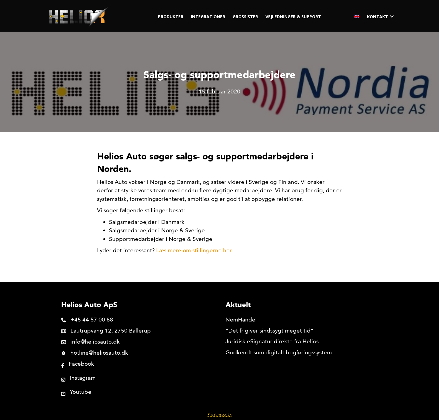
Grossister (245, 16)
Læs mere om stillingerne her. (194, 250)
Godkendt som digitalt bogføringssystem (278, 352)
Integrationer (208, 16)
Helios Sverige (344, 16)
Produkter (170, 16)
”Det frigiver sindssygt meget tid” (269, 330)
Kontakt (377, 16)
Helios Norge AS (331, 16)
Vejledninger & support (293, 16)
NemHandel (241, 319)
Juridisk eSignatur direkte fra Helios (272, 341)
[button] (392, 16)
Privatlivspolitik (219, 414)
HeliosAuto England (357, 16)
